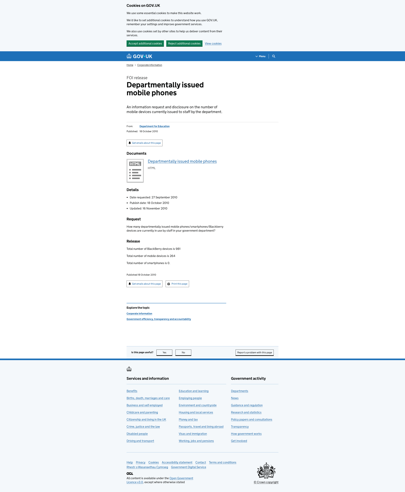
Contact (200, 462)
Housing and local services (196, 412)
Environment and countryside (198, 405)
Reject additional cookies (184, 43)
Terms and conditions (222, 462)
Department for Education (155, 126)
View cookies (213, 43)
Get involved (239, 441)
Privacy (140, 462)
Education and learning (194, 391)
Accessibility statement (177, 462)
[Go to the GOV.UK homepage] (139, 56)
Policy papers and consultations (251, 419)
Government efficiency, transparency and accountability (159, 319)
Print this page (179, 283)
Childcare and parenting (142, 412)
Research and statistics (246, 412)
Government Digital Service (188, 467)
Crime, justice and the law (143, 426)
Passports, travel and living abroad (201, 426)
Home (130, 64)
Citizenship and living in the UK (146, 419)
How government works (246, 433)
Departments (239, 391)
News (235, 398)
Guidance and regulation (247, 405)
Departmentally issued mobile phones (182, 161)
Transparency (240, 426)
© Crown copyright (266, 482)
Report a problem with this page (254, 352)
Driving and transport (140, 441)
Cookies (153, 462)
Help (130, 462)
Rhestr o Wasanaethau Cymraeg (147, 467)
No (186, 352)
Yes (167, 352)
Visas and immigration (193, 433)
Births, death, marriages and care (148, 398)
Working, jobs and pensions (196, 441)
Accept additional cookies (145, 43)
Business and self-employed (145, 405)
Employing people (190, 398)
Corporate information (149, 64)
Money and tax (188, 419)
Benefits (132, 391)
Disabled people (137, 433)
